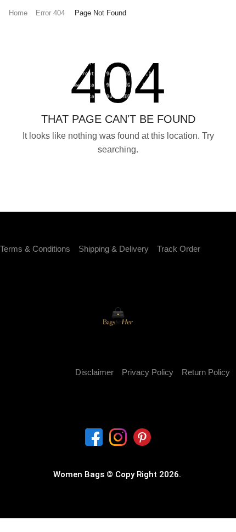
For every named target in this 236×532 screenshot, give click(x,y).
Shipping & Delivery (113, 249)
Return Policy (206, 372)
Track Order (178, 249)
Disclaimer (94, 372)
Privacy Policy (147, 372)
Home (18, 13)
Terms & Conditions (35, 249)
